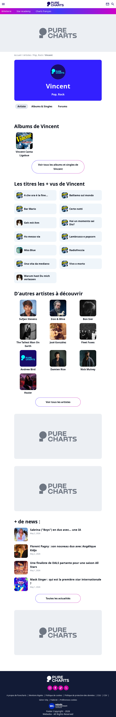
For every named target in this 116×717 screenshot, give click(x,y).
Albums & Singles (41, 106)
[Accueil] (55, 4)
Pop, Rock (58, 94)
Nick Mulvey (88, 369)
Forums (62, 106)
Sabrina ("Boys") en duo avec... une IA (55, 529)
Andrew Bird (28, 369)
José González (58, 342)
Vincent (58, 86)
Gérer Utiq (43, 700)
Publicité (54, 700)
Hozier (28, 392)
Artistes (27, 55)
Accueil (17, 55)
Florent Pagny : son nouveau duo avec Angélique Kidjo (63, 548)
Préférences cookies (68, 700)
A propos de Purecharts (16, 695)
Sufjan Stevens (28, 319)
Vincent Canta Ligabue (24, 153)
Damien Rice (58, 369)
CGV (105, 695)
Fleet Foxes (88, 342)
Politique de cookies (54, 695)
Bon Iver (88, 319)
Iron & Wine (58, 319)
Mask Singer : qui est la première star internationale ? (65, 581)
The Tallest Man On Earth (28, 344)
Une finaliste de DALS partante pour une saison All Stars (64, 565)
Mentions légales (36, 695)
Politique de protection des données (80, 695)
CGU (99, 695)
